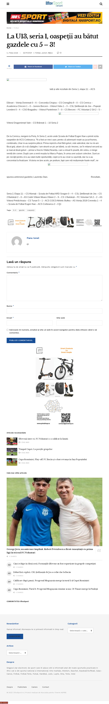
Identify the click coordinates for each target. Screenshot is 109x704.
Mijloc (50, 53)
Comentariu (13, 272)
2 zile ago (24, 442)
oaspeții (30, 210)
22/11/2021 (27, 53)
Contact (45, 687)
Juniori (44, 53)
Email (10, 317)
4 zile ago (24, 453)
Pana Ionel (13, 53)
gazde (21, 210)
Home (9, 28)
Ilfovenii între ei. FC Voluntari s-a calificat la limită (43, 439)
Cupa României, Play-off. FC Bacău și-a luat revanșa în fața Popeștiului (53, 459)
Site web (60, 318)
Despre (10, 687)
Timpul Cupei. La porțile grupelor (36, 449)
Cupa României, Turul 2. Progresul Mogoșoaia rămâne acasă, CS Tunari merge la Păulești (55, 589)
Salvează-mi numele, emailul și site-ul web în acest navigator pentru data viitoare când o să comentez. (53, 331)
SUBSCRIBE (14, 636)
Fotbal (16, 28)
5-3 (14, 210)
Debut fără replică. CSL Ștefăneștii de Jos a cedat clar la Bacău (42, 572)
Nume (10, 306)
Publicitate (22, 687)
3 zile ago (24, 463)
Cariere (34, 687)
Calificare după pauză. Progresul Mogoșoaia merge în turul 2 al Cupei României (51, 580)
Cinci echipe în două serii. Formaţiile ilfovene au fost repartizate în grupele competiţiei (54, 564)
